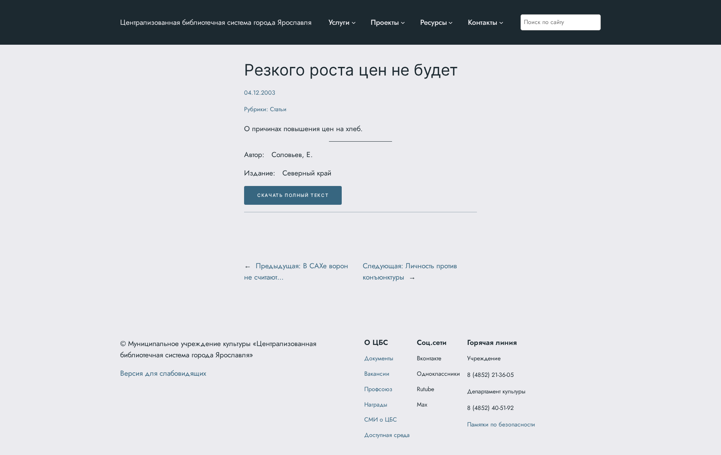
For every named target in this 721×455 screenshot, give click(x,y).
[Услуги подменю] (353, 22)
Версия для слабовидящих (163, 373)
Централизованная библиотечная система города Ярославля (215, 22)
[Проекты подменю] (403, 22)
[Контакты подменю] (501, 22)
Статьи (278, 109)
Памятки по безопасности (501, 424)
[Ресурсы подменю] (450, 22)
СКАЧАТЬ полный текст (293, 195)
